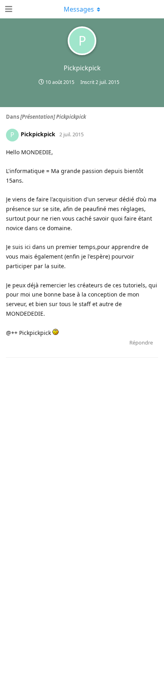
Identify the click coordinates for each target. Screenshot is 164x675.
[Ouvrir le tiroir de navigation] (8, 9)
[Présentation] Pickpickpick (53, 116)
